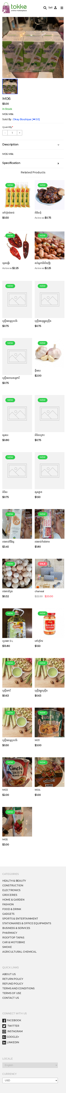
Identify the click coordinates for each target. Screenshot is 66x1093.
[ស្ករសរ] (17, 413)
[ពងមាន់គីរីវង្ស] (17, 524)
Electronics (11, 890)
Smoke (7, 947)
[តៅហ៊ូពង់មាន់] (17, 195)
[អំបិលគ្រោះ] (49, 413)
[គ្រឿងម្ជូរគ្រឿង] (49, 673)
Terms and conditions (18, 988)
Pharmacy (9, 932)
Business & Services (16, 928)
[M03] (17, 772)
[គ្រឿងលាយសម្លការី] (17, 356)
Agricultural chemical (19, 951)
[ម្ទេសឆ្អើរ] (17, 245)
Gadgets (8, 913)
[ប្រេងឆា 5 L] (17, 623)
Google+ (13, 1036)
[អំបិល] (17, 470)
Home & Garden (13, 899)
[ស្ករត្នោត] (49, 470)
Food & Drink (11, 909)
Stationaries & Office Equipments (26, 923)
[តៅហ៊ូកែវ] (49, 623)
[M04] (49, 772)
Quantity (7, 127)
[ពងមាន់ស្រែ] (17, 573)
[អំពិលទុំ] (49, 195)
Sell (50, 7)
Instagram (15, 1031)
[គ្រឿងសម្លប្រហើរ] (17, 299)
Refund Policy (12, 983)
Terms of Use (11, 993)
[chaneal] (49, 573)
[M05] (17, 822)
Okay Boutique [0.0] (26, 119)
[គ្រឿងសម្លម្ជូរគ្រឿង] (49, 299)
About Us (9, 974)
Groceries (9, 895)
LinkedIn (13, 1042)
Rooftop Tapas (13, 937)
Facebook (14, 1020)
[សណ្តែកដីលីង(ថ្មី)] (49, 245)
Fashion (8, 904)
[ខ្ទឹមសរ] (49, 353)
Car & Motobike (13, 942)
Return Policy (12, 979)
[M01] (49, 722)
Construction (12, 885)
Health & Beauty (14, 880)
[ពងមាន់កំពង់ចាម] (49, 524)
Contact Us (10, 997)
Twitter (13, 1025)
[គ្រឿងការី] (17, 673)
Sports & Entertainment (20, 918)
